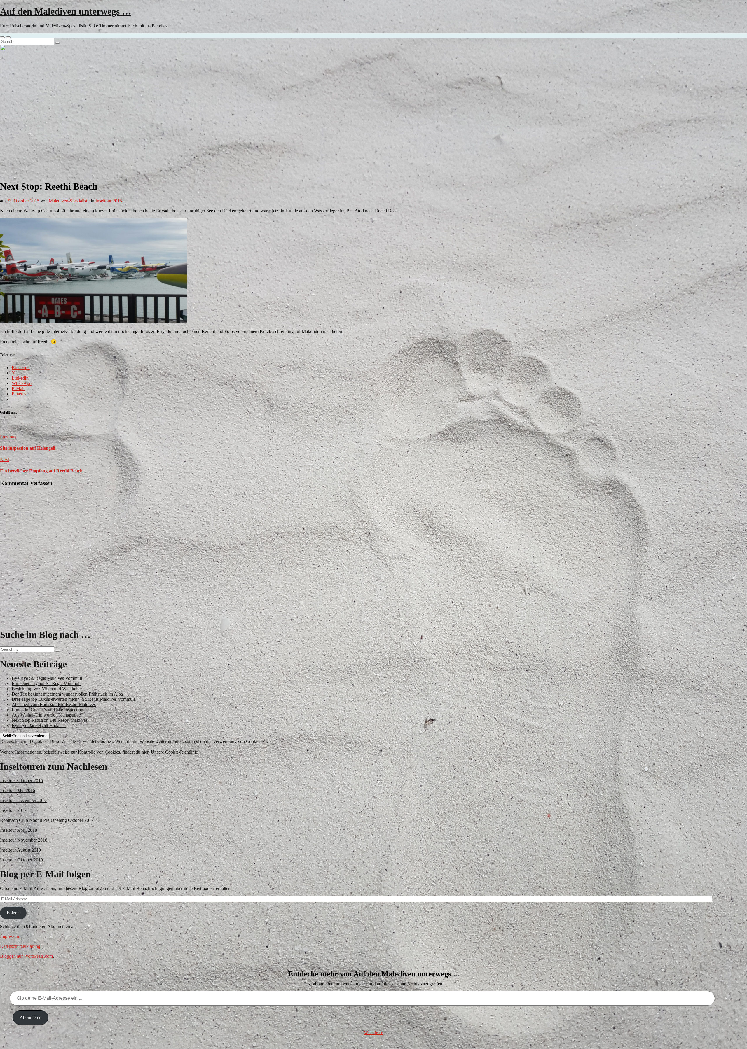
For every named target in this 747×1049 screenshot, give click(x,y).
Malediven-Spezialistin (70, 200)
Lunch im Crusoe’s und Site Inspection (47, 709)
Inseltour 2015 (108, 200)
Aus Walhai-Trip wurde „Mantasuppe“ (47, 714)
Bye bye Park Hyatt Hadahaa (39, 725)
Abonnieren (30, 1017)
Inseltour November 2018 (23, 840)
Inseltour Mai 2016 (17, 790)
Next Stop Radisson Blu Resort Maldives (50, 720)
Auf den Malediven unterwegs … (65, 11)
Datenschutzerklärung (20, 946)
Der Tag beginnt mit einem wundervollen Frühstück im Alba (67, 693)
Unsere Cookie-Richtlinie (174, 751)
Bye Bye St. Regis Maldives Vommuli (47, 678)
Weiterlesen (373, 1033)
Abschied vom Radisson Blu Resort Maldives (54, 704)
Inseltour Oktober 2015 (21, 780)
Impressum (10, 936)
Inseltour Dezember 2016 (23, 800)
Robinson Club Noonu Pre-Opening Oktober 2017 (47, 820)
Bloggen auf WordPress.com (26, 956)
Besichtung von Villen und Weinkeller (47, 688)
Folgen (13, 912)
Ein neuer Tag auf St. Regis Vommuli (46, 683)
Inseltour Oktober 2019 (21, 859)
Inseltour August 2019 (20, 849)
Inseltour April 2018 (18, 830)
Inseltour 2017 (13, 810)
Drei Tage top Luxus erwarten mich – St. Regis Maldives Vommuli (73, 699)
